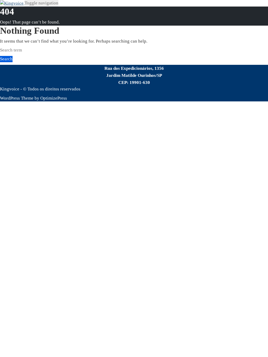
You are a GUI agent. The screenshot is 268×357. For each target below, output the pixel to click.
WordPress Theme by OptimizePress (33, 98)
